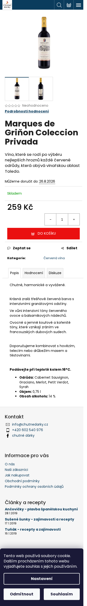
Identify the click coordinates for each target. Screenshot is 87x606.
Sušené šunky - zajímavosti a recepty (39, 519)
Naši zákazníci (16, 469)
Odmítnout (21, 594)
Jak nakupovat (17, 475)
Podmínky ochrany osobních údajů (34, 486)
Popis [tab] (14, 272)
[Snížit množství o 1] (50, 219)
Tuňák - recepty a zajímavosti (33, 529)
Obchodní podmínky (22, 481)
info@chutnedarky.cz (30, 424)
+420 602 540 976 (27, 430)
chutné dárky (23, 435)
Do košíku (47, 233)
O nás (10, 464)
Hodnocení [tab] (34, 272)
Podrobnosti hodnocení (27, 111)
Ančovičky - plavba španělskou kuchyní (41, 509)
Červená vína (54, 258)
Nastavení (42, 578)
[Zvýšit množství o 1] (74, 219)
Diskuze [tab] (55, 272)
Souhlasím (62, 594)
